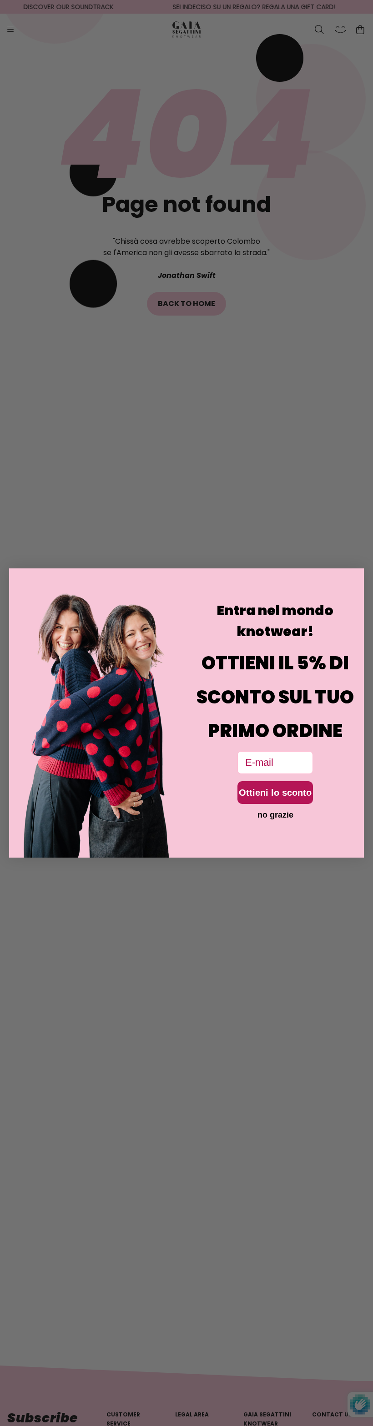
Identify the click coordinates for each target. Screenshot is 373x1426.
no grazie (275, 814)
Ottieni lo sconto (275, 793)
